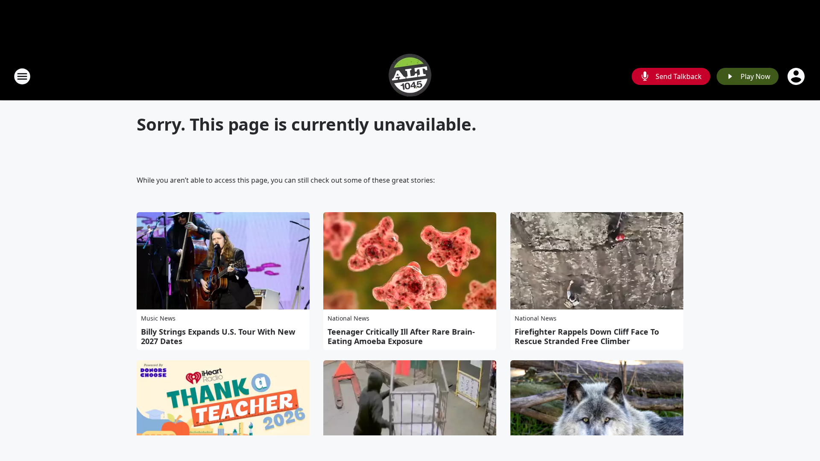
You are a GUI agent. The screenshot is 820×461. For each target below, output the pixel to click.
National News (348, 318)
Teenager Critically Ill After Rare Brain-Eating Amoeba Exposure (401, 336)
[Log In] (797, 76)
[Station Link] (410, 76)
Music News (158, 318)
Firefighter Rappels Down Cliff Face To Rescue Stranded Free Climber (587, 336)
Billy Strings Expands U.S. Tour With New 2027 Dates (218, 336)
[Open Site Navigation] (22, 76)
